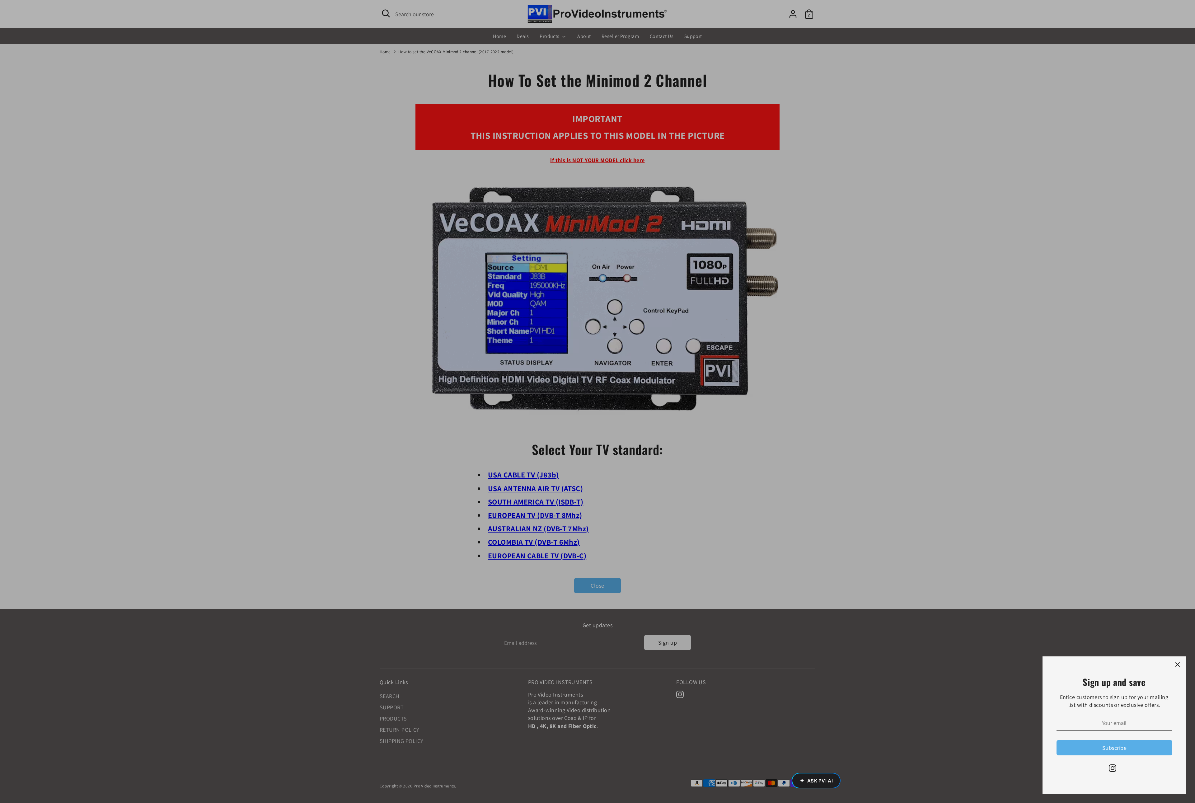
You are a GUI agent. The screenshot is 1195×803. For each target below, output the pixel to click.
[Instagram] (1112, 768)
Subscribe (1114, 747)
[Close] (1177, 664)
